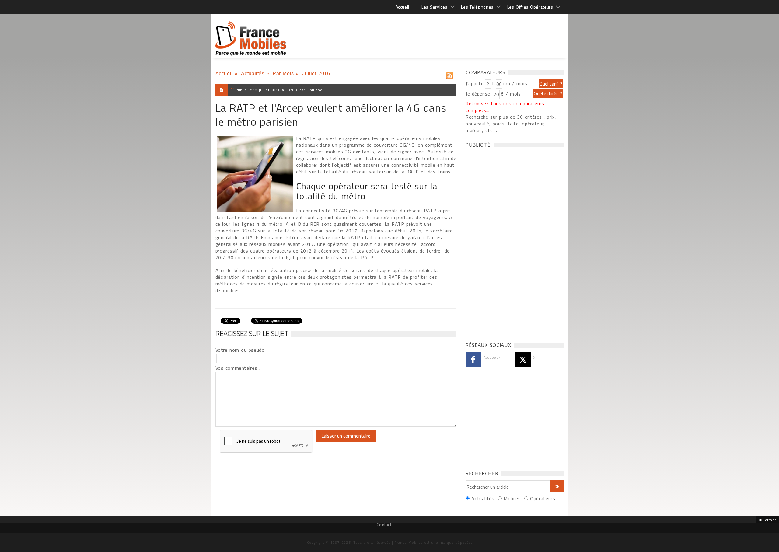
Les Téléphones (477, 7)
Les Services (434, 7)
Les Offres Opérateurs (530, 7)
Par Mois (283, 73)
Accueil (402, 7)
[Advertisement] (453, 38)
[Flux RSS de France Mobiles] (449, 74)
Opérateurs (542, 498)
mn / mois (515, 83)
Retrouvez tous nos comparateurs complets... (505, 107)
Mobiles (512, 498)
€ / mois (511, 93)
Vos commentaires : (237, 368)
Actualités (252, 73)
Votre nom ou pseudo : (241, 350)
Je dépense (479, 93)
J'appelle (475, 83)
